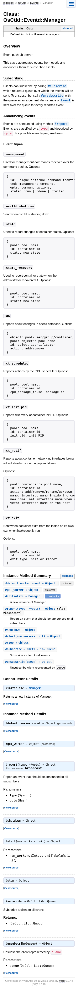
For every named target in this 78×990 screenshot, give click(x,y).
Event (66, 100)
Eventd (34, 2)
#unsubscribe (52, 95)
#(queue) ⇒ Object (28, 661)
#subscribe (57, 86)
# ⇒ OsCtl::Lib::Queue (30, 649)
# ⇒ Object (31, 583)
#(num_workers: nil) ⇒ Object (32, 636)
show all (67, 28)
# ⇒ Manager (23, 596)
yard (62, 980)
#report (61, 124)
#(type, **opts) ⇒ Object (31, 608)
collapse (67, 575)
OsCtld (22, 2)
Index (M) (8, 2)
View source (11, 703)
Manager (35, 688)
